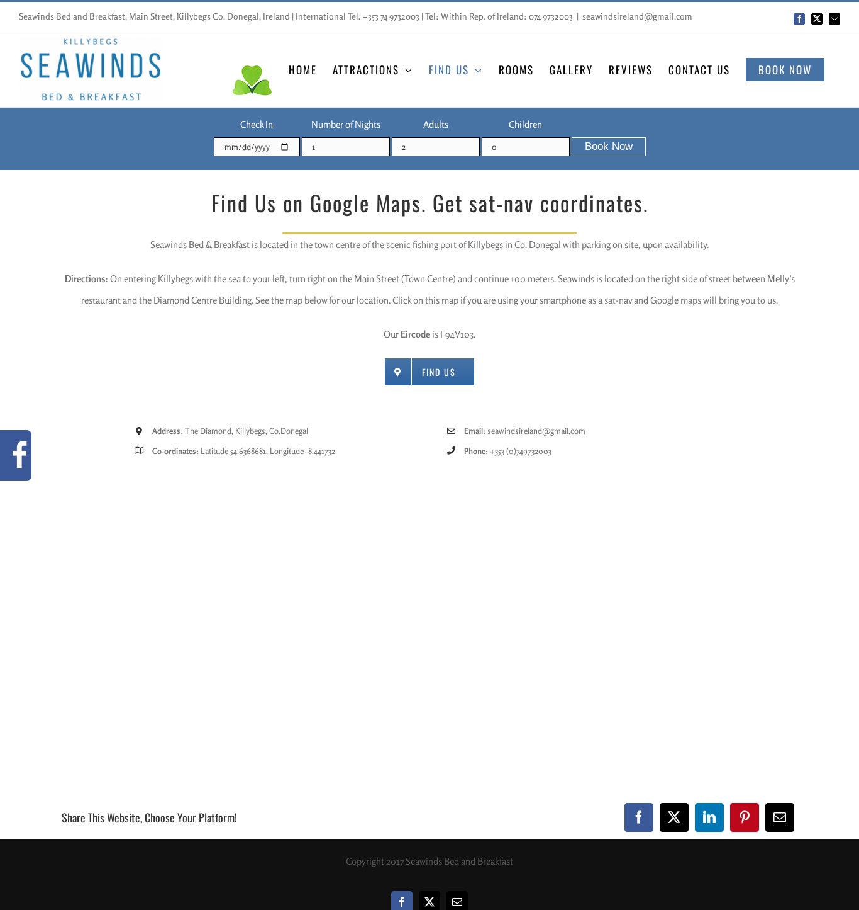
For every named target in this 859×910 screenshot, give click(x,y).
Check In (256, 124)
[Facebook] (639, 817)
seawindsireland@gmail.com (637, 16)
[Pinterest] (744, 817)
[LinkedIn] (709, 817)
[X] (674, 817)
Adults (435, 124)
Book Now (609, 146)
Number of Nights (345, 124)
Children (525, 124)
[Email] (779, 817)
